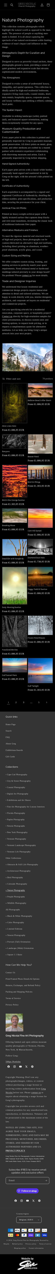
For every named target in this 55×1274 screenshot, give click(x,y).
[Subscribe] (46, 1180)
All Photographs (13, 910)
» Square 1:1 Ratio (14, 955)
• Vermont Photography (16, 839)
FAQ (8, 737)
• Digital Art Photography (17, 794)
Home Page (11, 724)
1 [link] (8, 702)
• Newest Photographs (15, 826)
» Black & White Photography (19, 916)
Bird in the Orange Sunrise (13, 500)
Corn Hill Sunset (35, 531)
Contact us (7, 316)
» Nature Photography (15, 890)
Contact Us (10, 973)
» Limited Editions (14, 929)
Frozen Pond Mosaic (36, 638)
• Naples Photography (15, 819)
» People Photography (15, 897)
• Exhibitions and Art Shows (18, 800)
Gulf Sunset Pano (9, 675)
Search (9, 731)
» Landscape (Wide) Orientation (20, 948)
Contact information (36, 1248)
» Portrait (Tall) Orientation (18, 942)
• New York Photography (17, 832)
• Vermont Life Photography (18, 852)
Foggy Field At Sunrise (37, 589)
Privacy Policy (12, 1005)
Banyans (6, 452)
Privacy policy (31, 1244)
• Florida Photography (15, 813)
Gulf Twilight (33, 686)
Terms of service (45, 1244)
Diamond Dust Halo (36, 558)
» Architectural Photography (18, 871)
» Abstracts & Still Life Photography (22, 864)
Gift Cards (10, 757)
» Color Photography (15, 922)
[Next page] (46, 702)
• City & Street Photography (18, 781)
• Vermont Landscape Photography (21, 845)
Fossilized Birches (10, 650)
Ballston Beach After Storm (39, 400)
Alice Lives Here (9, 426)
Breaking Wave (8, 526)
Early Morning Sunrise (11, 607)
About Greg (11, 744)
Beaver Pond (33, 457)
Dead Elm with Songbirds (13, 559)
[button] (6, 5)
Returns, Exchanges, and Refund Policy (23, 985)
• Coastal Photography (15, 787)
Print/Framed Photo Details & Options (22, 979)
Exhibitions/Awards (14, 750)
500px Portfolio (13, 1061)
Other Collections (13, 858)
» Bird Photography (14, 877)
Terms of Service (13, 998)
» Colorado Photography (16, 884)
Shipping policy (20, 1248)
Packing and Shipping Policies (19, 992)
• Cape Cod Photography (16, 775)
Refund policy (17, 1244)
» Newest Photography (15, 935)
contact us (27, 275)
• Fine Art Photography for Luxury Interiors (25, 807)
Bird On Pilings (34, 482)
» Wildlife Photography (16, 903)
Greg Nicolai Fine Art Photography (26, 1240)
